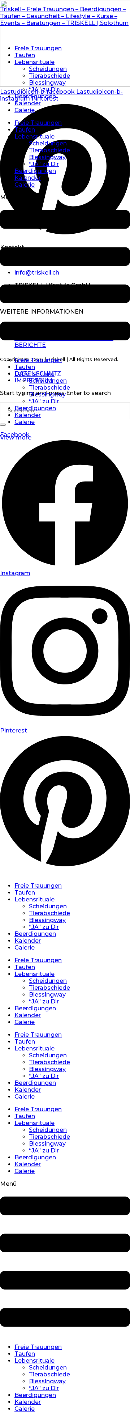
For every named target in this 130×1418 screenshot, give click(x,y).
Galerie (24, 110)
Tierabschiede (49, 75)
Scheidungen (48, 68)
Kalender (27, 103)
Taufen (24, 55)
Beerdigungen (35, 96)
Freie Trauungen (38, 48)
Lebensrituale (34, 62)
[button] (65, 272)
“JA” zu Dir (44, 89)
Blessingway (47, 82)
